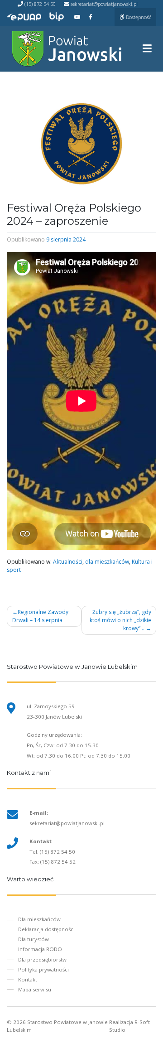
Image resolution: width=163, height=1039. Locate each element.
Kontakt (27, 979)
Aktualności (67, 561)
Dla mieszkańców (39, 919)
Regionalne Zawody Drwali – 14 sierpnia (40, 616)
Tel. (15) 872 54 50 (52, 851)
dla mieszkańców (107, 561)
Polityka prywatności (43, 969)
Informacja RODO (40, 949)
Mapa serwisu (34, 989)
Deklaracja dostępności (46, 929)
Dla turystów (33, 939)
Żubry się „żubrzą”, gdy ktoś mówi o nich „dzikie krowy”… (120, 620)
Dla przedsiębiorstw (42, 959)
